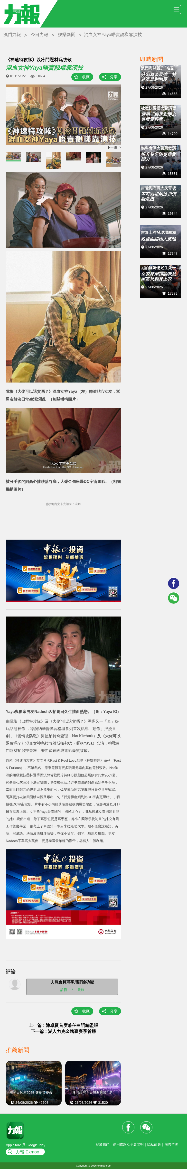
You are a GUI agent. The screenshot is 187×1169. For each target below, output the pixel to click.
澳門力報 (12, 34)
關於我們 (102, 1144)
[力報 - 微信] (174, 598)
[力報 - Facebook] (174, 583)
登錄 (80, 989)
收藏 (86, 77)
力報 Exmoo (27, 1152)
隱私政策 (154, 1144)
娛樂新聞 (66, 34)
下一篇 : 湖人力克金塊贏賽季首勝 (63, 1031)
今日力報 (39, 34)
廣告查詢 (171, 1144)
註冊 (63, 989)
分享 (113, 77)
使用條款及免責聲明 (128, 1144)
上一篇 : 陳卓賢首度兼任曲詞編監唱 (63, 1025)
